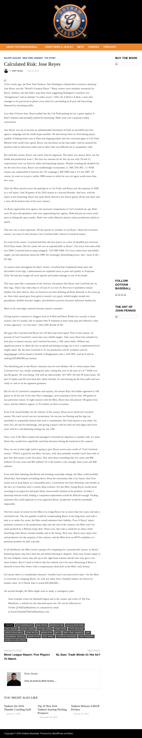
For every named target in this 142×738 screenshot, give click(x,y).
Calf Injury (11, 629)
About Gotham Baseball (22, 47)
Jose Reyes (32, 632)
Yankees (93, 47)
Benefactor (56, 625)
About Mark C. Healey (59, 47)
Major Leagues (12, 58)
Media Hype (46, 632)
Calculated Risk (75, 625)
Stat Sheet (48, 636)
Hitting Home (44, 629)
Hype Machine (76, 629)
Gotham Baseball (30, 733)
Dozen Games (27, 629)
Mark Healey (17, 71)
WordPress (57, 733)
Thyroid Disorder (66, 636)
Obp (88, 632)
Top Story (49, 58)
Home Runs (60, 629)
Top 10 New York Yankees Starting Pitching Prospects (52, 709)
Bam (70, 733)
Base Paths (41, 625)
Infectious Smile (14, 632)
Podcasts (109, 47)
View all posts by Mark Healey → (40, 681)
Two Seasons (86, 636)
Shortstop (34, 636)
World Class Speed (15, 640)
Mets (80, 47)
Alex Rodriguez (24, 625)
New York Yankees (33, 58)
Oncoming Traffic (15, 636)
